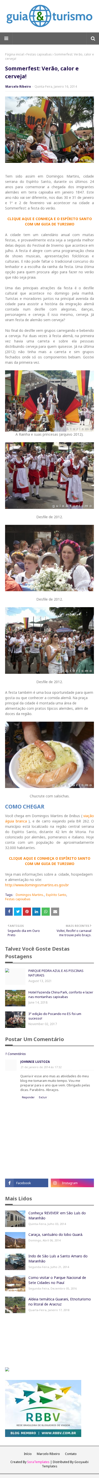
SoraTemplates (38, 1462)
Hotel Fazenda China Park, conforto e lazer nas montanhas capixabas (60, 994)
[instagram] (72, 1183)
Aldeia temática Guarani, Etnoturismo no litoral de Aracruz (59, 1302)
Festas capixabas (39, 54)
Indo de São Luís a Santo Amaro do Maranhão (58, 1258)
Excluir (43, 1097)
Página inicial (14, 54)
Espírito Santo (56, 895)
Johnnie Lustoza (35, 1062)
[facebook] (26, 1183)
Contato (71, 1454)
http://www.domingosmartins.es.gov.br (37, 884)
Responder (28, 1097)
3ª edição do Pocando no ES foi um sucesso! (54, 1016)
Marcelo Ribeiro (18, 86)
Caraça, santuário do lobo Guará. (55, 1234)
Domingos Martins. (30, 895)
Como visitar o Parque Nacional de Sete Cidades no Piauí (57, 1280)
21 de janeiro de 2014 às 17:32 (41, 1067)
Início (28, 1454)
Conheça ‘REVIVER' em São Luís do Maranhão (57, 1215)
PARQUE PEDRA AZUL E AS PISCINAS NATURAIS (56, 972)
